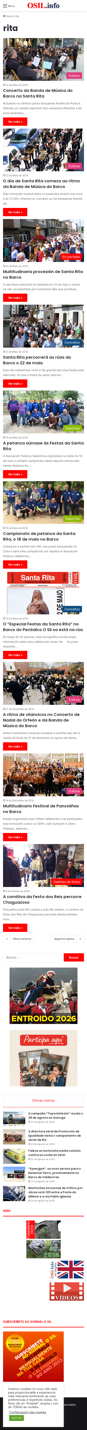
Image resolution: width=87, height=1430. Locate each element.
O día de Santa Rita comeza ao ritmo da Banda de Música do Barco (41, 183)
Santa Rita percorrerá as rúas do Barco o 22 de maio (37, 360)
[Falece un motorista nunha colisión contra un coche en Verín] (14, 1156)
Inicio (9, 16)
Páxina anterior (22, 938)
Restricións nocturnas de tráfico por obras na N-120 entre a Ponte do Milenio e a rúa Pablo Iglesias (55, 1192)
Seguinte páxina (64, 938)
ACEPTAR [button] (16, 1417)
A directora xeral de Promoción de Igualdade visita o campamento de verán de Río (54, 1135)
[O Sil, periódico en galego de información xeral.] (43, 5)
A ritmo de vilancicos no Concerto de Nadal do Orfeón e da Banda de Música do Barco (41, 720)
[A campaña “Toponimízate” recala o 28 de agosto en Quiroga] (14, 1119)
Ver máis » (15, 121)
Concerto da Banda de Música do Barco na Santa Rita (38, 93)
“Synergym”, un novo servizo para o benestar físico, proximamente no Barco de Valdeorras (54, 1173)
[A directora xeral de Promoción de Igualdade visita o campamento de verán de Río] (14, 1136)
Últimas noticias (43, 1100)
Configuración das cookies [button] (27, 1412)
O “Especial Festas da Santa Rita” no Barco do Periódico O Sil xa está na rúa (43, 626)
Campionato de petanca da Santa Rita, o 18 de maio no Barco (39, 536)
